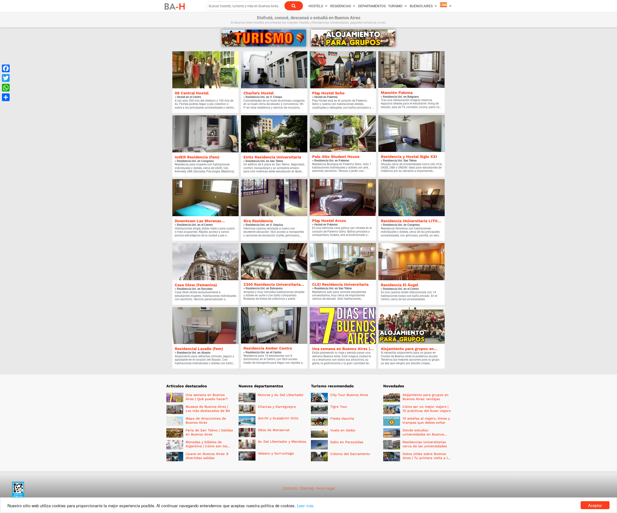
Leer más (305, 505)
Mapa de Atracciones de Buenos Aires (206, 420)
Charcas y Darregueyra (277, 407)
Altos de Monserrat (273, 430)
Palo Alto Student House (335, 156)
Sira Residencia (258, 221)
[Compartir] (6, 97)
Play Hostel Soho (328, 93)
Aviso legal (325, 488)
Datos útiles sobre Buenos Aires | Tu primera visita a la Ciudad (425, 458)
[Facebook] (6, 68)
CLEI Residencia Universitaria (340, 284)
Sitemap (306, 488)
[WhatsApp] (6, 87)
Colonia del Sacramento (350, 454)
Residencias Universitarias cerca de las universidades (424, 444)
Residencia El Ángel (399, 285)
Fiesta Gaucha (342, 418)
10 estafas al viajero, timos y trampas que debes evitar (426, 420)
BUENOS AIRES (421, 6)
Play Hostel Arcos (329, 220)
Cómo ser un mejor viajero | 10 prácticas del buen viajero (426, 409)
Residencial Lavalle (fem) (199, 348)
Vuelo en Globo (342, 430)
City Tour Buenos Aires (349, 395)
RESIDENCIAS (340, 6)
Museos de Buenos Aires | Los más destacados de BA (208, 409)
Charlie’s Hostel (258, 93)
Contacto (290, 488)
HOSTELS (315, 6)
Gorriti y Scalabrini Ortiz (278, 418)
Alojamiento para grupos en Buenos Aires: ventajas (425, 397)
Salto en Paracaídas (346, 442)
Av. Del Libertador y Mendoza (282, 441)
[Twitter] (6, 78)
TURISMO (395, 6)
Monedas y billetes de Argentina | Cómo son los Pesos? (206, 446)
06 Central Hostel (191, 93)
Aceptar (595, 505)
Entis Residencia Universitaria (272, 157)
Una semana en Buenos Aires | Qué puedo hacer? (207, 397)
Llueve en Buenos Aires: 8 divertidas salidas (207, 456)
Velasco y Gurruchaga (276, 453)
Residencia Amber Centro (267, 348)
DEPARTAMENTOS (372, 6)
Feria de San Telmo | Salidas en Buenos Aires (209, 432)
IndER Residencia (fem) (197, 157)
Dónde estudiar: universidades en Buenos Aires (423, 434)
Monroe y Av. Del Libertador (281, 395)
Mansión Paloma (397, 92)
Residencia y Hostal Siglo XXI (409, 156)
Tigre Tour (338, 407)
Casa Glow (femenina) (196, 285)
